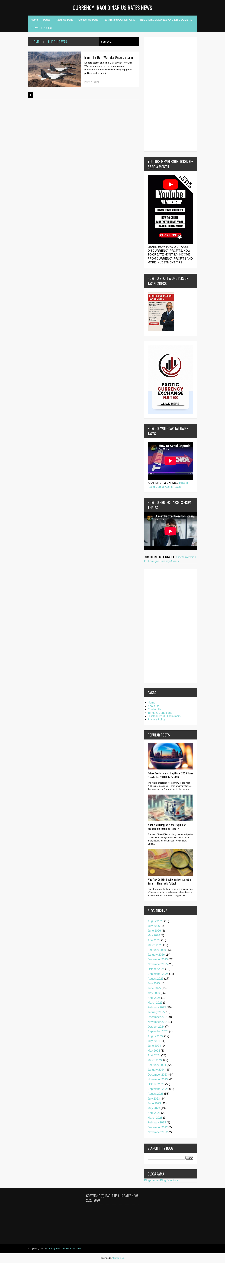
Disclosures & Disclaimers (164, 716)
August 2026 (155, 921)
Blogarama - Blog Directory (161, 1180)
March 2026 (155, 945)
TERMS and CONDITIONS (119, 19)
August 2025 (155, 978)
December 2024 (158, 1016)
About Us (153, 706)
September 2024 (158, 1031)
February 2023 (157, 1122)
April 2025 (154, 997)
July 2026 (154, 925)
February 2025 (157, 1007)
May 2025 (154, 992)
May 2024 (154, 1050)
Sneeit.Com (118, 1258)
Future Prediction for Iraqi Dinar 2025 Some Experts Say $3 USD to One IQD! (170, 775)
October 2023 (156, 1084)
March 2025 (155, 1002)
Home (34, 19)
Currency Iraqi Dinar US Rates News (112, 7)
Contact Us (155, 709)
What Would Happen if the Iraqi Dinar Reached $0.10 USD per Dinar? (167, 827)
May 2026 (154, 935)
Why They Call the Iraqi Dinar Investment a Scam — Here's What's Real (169, 881)
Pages (46, 19)
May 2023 (154, 1108)
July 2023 (154, 1098)
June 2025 (154, 988)
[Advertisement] (158, 94)
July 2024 (154, 1040)
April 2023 (154, 1112)
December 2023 (158, 1074)
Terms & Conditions (160, 712)
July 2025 (154, 983)
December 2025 (158, 959)
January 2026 (156, 954)
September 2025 (158, 973)
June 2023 (154, 1103)
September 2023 (158, 1088)
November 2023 (158, 1079)
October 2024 (156, 1026)
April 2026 (154, 940)
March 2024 (155, 1060)
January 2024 (156, 1069)
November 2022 (158, 1132)
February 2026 (157, 949)
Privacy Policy (156, 719)
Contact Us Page (88, 19)
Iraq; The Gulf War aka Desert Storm (108, 57)
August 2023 (155, 1093)
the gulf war (57, 41)
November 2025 (158, 964)
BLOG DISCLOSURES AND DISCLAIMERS (166, 19)
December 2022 (158, 1127)
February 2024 (157, 1064)
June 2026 (154, 930)
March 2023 (155, 1117)
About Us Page (64, 19)
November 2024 (158, 1021)
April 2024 (154, 1055)
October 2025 (156, 968)
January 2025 (156, 1012)
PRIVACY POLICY (42, 27)
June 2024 (154, 1045)
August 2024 (155, 1036)
